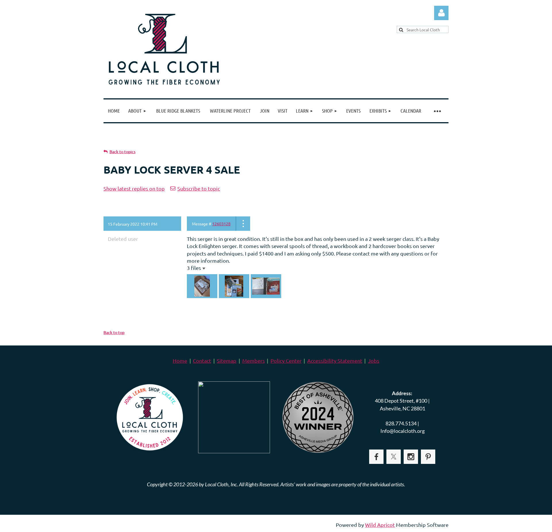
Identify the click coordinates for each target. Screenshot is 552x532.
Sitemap (226, 361)
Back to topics (122, 151)
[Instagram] (411, 457)
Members (253, 361)
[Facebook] (376, 457)
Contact (202, 361)
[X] (393, 457)
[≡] (436, 110)
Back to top (113, 332)
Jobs (373, 361)
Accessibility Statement (334, 361)
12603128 (221, 223)
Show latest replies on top (134, 188)
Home (180, 361)
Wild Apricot (380, 525)
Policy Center (286, 361)
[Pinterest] (428, 457)
